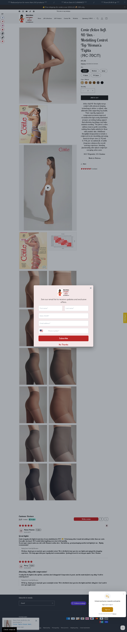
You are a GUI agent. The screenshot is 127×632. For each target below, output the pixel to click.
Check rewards (9, 629)
